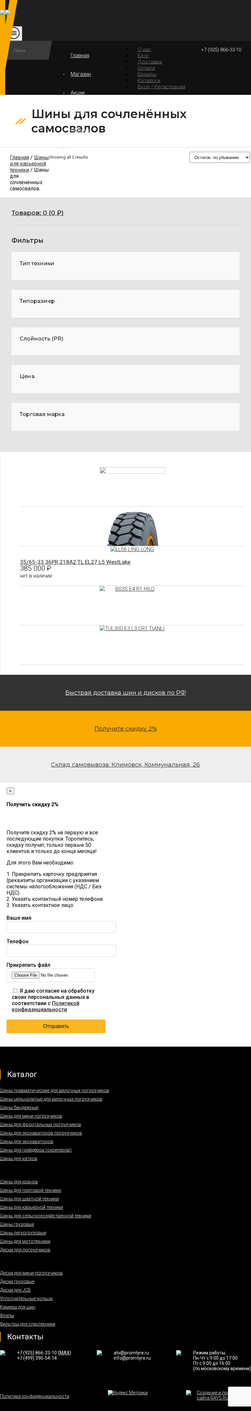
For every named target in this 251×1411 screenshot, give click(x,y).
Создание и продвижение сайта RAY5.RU (224, 1395)
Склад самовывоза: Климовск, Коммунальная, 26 (125, 764)
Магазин (81, 74)
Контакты (82, 149)
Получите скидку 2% (125, 728)
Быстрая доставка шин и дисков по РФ (125, 692)
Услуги (79, 112)
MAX (64, 1352)
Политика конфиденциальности (34, 1396)
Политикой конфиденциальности (45, 1006)
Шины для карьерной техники (29, 163)
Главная (80, 55)
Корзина (81, 130)
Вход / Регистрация (161, 86)
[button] (125, 217)
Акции (78, 93)
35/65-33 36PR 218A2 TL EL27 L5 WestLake (75, 562)
